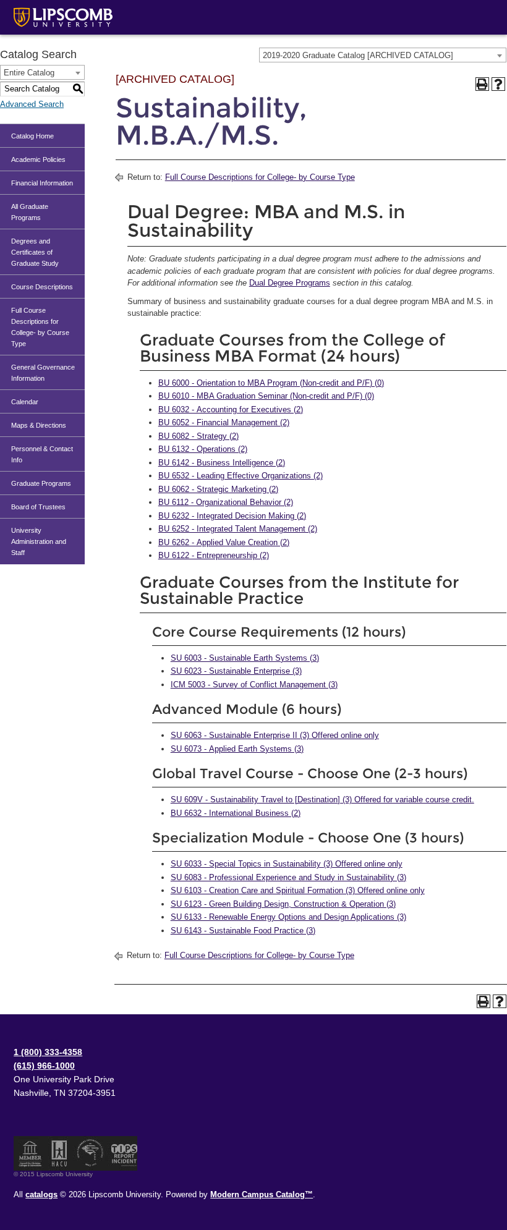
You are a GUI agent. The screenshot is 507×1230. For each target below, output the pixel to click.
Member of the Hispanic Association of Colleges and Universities (59, 1153)
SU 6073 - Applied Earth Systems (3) (237, 748)
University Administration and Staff (38, 541)
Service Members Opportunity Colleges (90, 1153)
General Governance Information (43, 372)
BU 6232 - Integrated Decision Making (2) (232, 515)
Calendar (24, 401)
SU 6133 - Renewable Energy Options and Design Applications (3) (288, 917)
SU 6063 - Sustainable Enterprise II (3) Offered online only (275, 735)
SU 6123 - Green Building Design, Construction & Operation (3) (283, 904)
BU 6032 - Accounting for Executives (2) (230, 409)
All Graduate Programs (29, 212)
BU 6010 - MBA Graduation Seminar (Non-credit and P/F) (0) (266, 396)
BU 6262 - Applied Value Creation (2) (223, 542)
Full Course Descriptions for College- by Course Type (40, 327)
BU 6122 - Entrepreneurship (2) (213, 555)
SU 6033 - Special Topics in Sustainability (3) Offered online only (287, 863)
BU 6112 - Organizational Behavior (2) (225, 502)
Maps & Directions (38, 425)
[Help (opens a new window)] (498, 84)
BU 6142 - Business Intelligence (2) (221, 462)
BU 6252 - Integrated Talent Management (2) (237, 528)
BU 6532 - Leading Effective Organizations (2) (240, 475)
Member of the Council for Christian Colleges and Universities (30, 1153)
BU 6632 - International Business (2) (235, 813)
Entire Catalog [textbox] (29, 72)
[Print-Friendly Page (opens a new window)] (482, 84)
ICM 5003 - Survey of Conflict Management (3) (254, 684)
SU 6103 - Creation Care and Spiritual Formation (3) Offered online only (298, 890)
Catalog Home (32, 136)
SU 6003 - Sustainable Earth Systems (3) (245, 658)
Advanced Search (32, 104)
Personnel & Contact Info (42, 454)
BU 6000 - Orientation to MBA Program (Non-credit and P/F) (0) (271, 383)
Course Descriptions (42, 287)
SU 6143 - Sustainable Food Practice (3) (243, 930)
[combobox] (382, 55)
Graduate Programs (41, 483)
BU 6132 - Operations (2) (202, 449)
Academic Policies (38, 159)
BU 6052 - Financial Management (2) (223, 422)
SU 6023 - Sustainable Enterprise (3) (236, 671)
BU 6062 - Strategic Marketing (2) (218, 489)
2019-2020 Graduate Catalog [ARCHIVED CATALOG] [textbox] (358, 55)
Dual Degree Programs (289, 282)
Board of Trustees (38, 507)
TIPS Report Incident (123, 1153)
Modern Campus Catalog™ (261, 1194)
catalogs (41, 1194)
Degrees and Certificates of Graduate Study (35, 252)
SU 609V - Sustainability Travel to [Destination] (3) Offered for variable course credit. (322, 799)
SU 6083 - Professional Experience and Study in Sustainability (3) (288, 877)
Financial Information (42, 183)
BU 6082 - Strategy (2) (198, 436)
